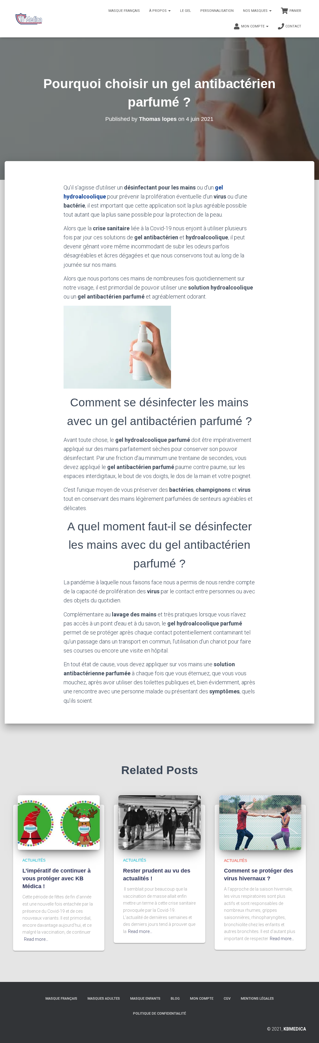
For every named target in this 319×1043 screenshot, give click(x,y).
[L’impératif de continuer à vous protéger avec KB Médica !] (59, 822)
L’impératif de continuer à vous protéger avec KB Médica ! (56, 878)
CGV (227, 999)
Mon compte (253, 26)
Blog (175, 999)
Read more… (36, 939)
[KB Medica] (28, 18)
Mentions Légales (257, 999)
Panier (295, 11)
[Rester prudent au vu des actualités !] (159, 822)
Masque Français (124, 11)
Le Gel (185, 11)
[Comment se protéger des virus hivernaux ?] (260, 822)
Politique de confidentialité (159, 1014)
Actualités (33, 860)
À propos (158, 11)
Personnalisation (217, 11)
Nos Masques (256, 11)
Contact (293, 26)
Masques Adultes (104, 999)
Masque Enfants (145, 999)
